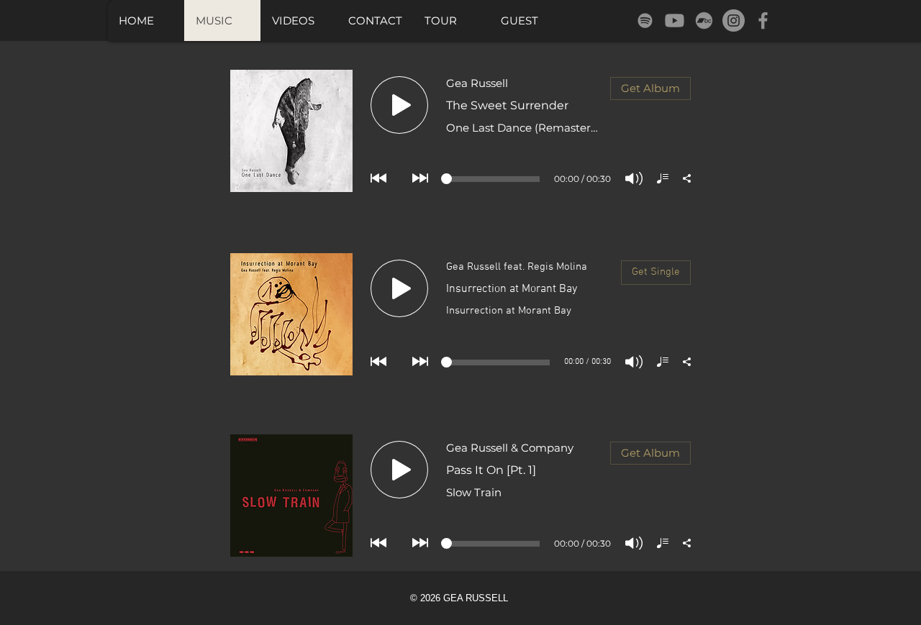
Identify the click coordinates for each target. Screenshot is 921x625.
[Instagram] (733, 20)
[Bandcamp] (704, 20)
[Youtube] (674, 20)
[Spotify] (645, 20)
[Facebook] (763, 20)
